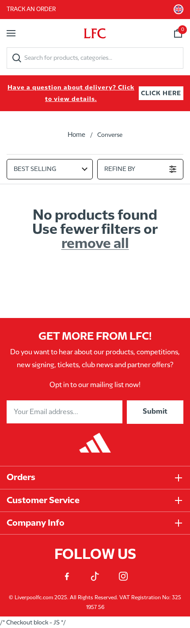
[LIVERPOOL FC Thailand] (95, 33)
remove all (95, 244)
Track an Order (31, 9)
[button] (11, 33)
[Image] (95, 438)
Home (76, 135)
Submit (155, 411)
